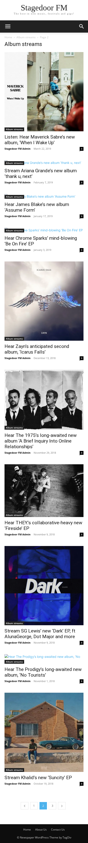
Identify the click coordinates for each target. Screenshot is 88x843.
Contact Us (58, 829)
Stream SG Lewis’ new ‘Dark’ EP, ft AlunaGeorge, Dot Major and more (40, 633)
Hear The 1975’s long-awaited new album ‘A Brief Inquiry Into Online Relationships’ (41, 441)
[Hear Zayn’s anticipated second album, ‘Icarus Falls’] (44, 301)
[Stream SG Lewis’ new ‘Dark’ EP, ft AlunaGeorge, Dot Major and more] (44, 585)
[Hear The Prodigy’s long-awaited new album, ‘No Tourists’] (44, 659)
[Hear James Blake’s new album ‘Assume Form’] (44, 196)
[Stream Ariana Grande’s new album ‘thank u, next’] (44, 162)
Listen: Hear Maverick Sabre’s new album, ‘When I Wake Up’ (40, 139)
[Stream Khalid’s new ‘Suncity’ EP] (44, 732)
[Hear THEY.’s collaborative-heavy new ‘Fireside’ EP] (44, 490)
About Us (41, 829)
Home (8, 37)
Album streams (26, 37)
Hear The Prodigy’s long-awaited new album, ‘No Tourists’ (43, 672)
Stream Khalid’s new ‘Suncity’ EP (38, 777)
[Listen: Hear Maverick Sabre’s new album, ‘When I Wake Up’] (44, 91)
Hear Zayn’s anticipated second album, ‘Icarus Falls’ (37, 349)
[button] (7, 26)
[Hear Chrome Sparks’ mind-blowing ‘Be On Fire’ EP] (44, 230)
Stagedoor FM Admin (17, 148)
